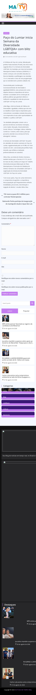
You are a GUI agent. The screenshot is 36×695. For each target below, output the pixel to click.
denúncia (6, 415)
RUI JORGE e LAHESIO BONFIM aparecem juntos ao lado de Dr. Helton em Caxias (16, 359)
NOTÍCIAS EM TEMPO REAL (23, 690)
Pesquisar (32, 303)
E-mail (3, 258)
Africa (5, 391)
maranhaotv (23, 56)
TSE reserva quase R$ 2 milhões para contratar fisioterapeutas (16, 195)
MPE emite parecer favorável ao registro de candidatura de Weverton (17, 325)
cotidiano (6, 403)
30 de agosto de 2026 (10, 328)
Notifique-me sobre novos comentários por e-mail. (17, 279)
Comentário (6, 224)
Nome (3, 249)
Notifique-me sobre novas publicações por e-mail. (17, 288)
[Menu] (2, 23)
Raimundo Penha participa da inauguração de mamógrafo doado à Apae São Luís (17, 202)
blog (4, 397)
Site (2, 267)
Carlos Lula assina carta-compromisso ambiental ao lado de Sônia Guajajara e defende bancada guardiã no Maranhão (16, 376)
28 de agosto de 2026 (10, 363)
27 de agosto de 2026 (10, 380)
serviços (6, 33)
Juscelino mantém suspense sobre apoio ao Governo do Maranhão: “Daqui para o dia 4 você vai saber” (17, 342)
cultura (5, 409)
